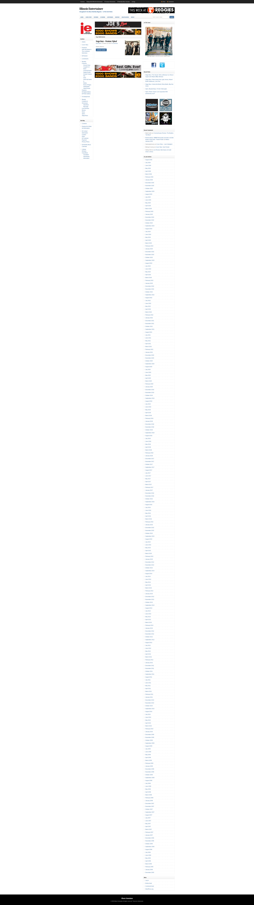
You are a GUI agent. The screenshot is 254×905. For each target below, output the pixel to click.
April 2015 (148, 550)
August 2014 (148, 573)
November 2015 (149, 530)
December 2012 (149, 631)
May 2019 (148, 409)
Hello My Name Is (86, 49)
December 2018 (149, 424)
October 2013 (149, 602)
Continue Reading (101, 50)
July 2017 (148, 473)
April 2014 (148, 585)
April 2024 (148, 240)
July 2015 (148, 542)
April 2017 (148, 481)
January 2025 (149, 214)
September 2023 (149, 260)
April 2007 (148, 826)
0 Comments (115, 43)
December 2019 (149, 389)
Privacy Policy (85, 142)
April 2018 (148, 447)
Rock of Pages (87, 85)
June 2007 (148, 820)
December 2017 (149, 458)
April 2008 (148, 792)
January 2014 (149, 593)
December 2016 (149, 493)
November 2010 (149, 703)
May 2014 (148, 582)
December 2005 (149, 872)
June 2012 (148, 648)
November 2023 (149, 254)
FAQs (83, 136)
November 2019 (149, 392)
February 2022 (149, 315)
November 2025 (149, 185)
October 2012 (149, 637)
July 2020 (148, 369)
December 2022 (149, 286)
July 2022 (148, 300)
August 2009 (148, 746)
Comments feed (149, 886)
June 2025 (148, 200)
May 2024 (148, 237)
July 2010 (148, 714)
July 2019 (148, 404)
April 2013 (148, 619)
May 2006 (148, 858)
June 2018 (148, 441)
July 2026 (148, 162)
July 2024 (148, 231)
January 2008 (149, 800)
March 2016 (148, 519)
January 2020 (149, 386)
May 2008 (148, 789)
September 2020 (149, 363)
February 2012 (149, 660)
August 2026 (148, 159)
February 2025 (149, 211)
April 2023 (148, 274)
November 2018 (149, 427)
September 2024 (149, 226)
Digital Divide (87, 72)
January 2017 (149, 490)
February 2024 (149, 246)
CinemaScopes (87, 70)
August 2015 (148, 539)
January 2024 (149, 249)
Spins (83, 113)
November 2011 (149, 668)
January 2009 (149, 766)
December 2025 (149, 182)
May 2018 (148, 444)
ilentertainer (98, 43)
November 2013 (149, 599)
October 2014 (149, 568)
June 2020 (148, 372)
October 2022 (149, 292)
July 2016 (148, 507)
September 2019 (149, 398)
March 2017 (148, 484)
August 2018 (148, 435)
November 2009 (149, 737)
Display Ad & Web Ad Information (94, 1)
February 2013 (149, 625)
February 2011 (149, 694)
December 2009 (149, 734)
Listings (133, 1)
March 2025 (148, 208)
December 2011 (149, 665)
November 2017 (149, 461)
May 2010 (148, 720)
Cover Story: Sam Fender (162, 147)
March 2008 (148, 795)
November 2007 (149, 806)
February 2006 (149, 866)
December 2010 (149, 700)
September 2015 (149, 536)
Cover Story (89, 17)
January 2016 (149, 524)
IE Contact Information (109, 1)
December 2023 (149, 251)
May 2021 (148, 341)
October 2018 (149, 430)
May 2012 (148, 651)
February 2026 (149, 177)
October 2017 (149, 464)
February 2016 (149, 522)
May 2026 (148, 168)
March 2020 (148, 381)
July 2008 (148, 783)
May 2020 (148, 375)
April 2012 (148, 654)
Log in (147, 880)
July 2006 (148, 852)
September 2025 (149, 191)
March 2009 (148, 760)
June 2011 (148, 683)
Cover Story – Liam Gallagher (164, 144)
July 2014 (148, 576)
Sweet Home (86, 88)
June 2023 (148, 269)
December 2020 (149, 355)
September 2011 (149, 674)
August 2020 (148, 366)
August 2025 (148, 194)
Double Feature (87, 74)
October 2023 (149, 257)
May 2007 (148, 823)
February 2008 (149, 797)
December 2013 (149, 596)
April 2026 (148, 171)
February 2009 (149, 763)
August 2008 (148, 780)
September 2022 (149, 295)
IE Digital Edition (86, 92)
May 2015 (148, 547)
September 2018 (149, 432)
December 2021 (149, 320)
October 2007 (149, 809)
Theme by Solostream (138, 901)
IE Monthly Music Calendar (123, 1)
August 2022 (148, 297)
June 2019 (148, 407)
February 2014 (149, 591)
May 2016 (148, 513)
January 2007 (149, 835)
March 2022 (148, 312)
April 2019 (148, 412)
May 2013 (148, 616)
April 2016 (148, 516)
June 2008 (148, 786)
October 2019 (149, 395)
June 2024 (148, 234)
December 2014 (149, 562)
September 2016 (149, 501)
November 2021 (149, 323)
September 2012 (149, 639)
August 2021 (148, 332)
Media (85, 83)
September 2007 (149, 812)
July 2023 (148, 266)
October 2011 (149, 671)
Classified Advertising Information (86, 156)
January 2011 (149, 697)
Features (84, 90)
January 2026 (149, 180)
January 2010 (149, 731)
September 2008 (149, 777)
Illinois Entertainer (91, 9)
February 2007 (149, 832)
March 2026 (148, 174)
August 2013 (148, 608)
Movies (84, 110)
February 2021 (149, 349)
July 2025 (148, 197)
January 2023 (149, 283)
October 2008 (149, 774)
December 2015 (149, 527)
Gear (84, 77)
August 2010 (148, 711)
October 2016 (149, 499)
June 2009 (148, 751)
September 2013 (149, 605)
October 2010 (149, 705)
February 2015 (149, 556)
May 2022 (148, 306)
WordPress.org (149, 889)
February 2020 (149, 384)
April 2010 (148, 723)
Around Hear (86, 65)
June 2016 (148, 510)
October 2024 (149, 223)
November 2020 (149, 358)
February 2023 (149, 280)
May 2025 (148, 203)
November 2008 (149, 772)
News (83, 112)
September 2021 (149, 329)
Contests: (82, 1)
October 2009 (149, 740)
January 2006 (149, 869)
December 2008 (149, 769)
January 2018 (149, 455)
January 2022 (149, 318)
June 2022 (148, 303)
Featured (96, 17)
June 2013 (148, 614)
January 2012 (149, 662)
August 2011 (148, 677)
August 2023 (148, 263)
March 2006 (148, 864)
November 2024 (149, 220)
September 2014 (149, 570)
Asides (81, 17)
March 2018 (148, 450)
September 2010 (149, 708)
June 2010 (148, 717)
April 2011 (148, 688)
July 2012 (148, 645)
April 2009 (148, 757)
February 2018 (149, 453)
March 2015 (148, 553)
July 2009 (148, 749)
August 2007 (148, 815)
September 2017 (149, 467)
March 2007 (148, 829)
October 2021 (149, 326)
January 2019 (149, 421)
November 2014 (149, 565)
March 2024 (148, 243)
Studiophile (86, 86)
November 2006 (149, 841)
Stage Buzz (85, 115)
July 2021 (148, 335)
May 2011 (148, 685)
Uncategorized (125, 17)
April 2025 (148, 205)
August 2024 (148, 228)
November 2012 (149, 634)
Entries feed (148, 883)
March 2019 (148, 415)
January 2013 (149, 628)
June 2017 (148, 476)
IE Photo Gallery (86, 93)
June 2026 (148, 165)
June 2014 (148, 579)
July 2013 (148, 611)
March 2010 (148, 726)
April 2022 (148, 309)
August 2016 (148, 504)
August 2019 (148, 401)
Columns (84, 63)
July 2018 (148, 438)
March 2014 (148, 588)
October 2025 (149, 188)
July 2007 (148, 818)
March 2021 (148, 346)
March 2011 (148, 691)
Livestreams (110, 17)
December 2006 (149, 838)
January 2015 (149, 559)
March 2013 (148, 622)
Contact (84, 134)
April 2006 (148, 861)
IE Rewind (102, 17)
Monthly (117, 17)
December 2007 (149, 803)
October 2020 (149, 361)
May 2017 (148, 478)
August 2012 (148, 642)
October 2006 (149, 843)
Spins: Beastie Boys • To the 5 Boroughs (156, 89)
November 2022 (149, 289)
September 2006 (149, 846)
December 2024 (149, 217)
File (84, 76)
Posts (164, 1)
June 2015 (148, 545)
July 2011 (148, 680)
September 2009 (149, 743)
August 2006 (148, 849)
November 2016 (149, 496)
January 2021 (149, 352)
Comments (171, 1)
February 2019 (149, 418)
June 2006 (148, 855)
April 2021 (148, 343)
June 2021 (148, 338)
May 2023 (148, 272)
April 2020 (148, 378)
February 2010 (149, 728)
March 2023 (148, 277)
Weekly (132, 17)
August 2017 (148, 470)
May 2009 (148, 754)
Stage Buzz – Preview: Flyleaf (106, 41)
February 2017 (149, 487)
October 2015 (149, 533)
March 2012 (148, 657)
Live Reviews (85, 108)
